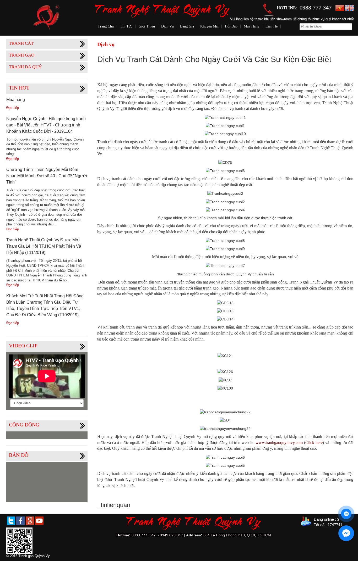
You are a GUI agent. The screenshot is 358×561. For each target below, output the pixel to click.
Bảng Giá (187, 26)
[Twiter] (11, 520)
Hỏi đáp (231, 26)
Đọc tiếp (12, 108)
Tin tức (126, 26)
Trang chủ (106, 26)
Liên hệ (271, 26)
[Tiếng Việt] (339, 8)
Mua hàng (251, 26)
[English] (349, 8)
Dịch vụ (167, 26)
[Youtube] (39, 520)
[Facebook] (20, 520)
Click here (314, 442)
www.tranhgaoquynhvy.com (279, 442)
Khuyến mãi (209, 26)
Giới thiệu (147, 26)
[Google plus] (30, 520)
